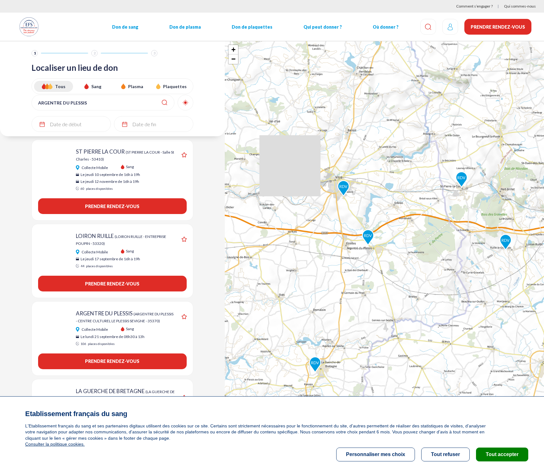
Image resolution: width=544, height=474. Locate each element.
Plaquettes (175, 86)
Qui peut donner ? (322, 27)
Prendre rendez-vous (498, 27)
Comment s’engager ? (474, 6)
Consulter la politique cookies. (55, 444)
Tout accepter (502, 454)
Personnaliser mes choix (375, 454)
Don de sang (125, 27)
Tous (60, 86)
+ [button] (233, 50)
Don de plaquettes (252, 27)
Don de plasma (185, 27)
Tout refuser (445, 454)
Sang (96, 86)
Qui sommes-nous (520, 6)
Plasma (135, 86)
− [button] (233, 59)
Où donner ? (386, 27)
